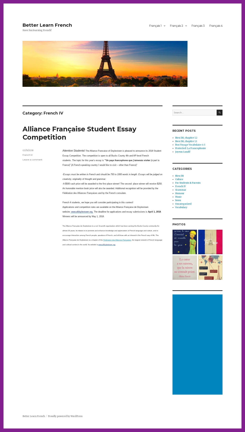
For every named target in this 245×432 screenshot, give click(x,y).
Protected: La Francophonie (190, 148)
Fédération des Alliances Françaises (117, 240)
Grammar (180, 189)
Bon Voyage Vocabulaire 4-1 (190, 144)
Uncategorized (183, 203)
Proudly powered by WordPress (65, 416)
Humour (179, 193)
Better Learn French (47, 25)
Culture (179, 179)
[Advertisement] (198, 345)
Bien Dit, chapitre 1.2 (186, 137)
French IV (27, 155)
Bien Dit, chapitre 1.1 (186, 141)
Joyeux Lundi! (182, 151)
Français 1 (155, 25)
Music (178, 196)
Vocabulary (181, 207)
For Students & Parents (187, 182)
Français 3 (198, 25)
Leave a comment (32, 159)
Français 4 (215, 25)
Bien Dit (179, 175)
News (178, 200)
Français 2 (176, 25)
